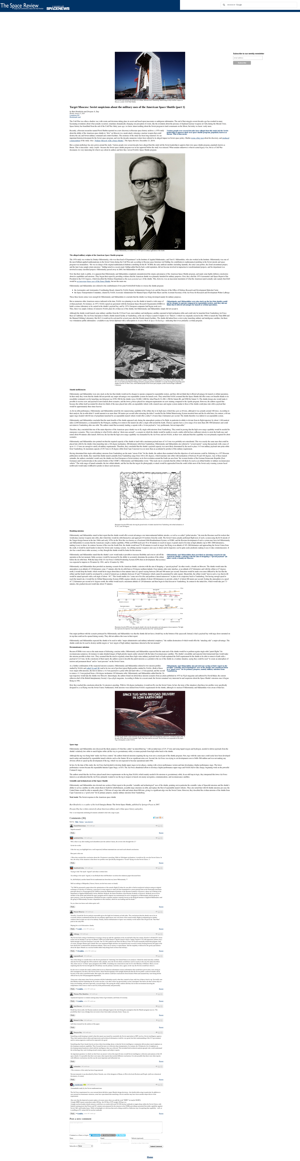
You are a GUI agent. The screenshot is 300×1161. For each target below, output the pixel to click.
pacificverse (79, 1085)
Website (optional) (137, 1138)
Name (71, 1138)
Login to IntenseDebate (94, 1135)
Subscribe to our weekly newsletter (248, 54)
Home (150, 1157)
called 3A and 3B (92, 668)
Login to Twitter (121, 1135)
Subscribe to (74, 1146)
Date (76, 822)
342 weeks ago (87, 1032)
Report (161, 833)
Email (102, 1138)
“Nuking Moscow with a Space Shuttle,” (109, 140)
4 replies (80, 1113)
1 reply (79, 929)
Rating (81, 822)
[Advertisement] (70, 32)
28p (85, 1084)
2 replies (80, 989)
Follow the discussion (161, 817)
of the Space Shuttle (93, 281)
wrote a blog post (197, 138)
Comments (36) (74, 115)
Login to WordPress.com (108, 1135)
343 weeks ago (91, 826)
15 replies (80, 951)
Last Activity (89, 822)
